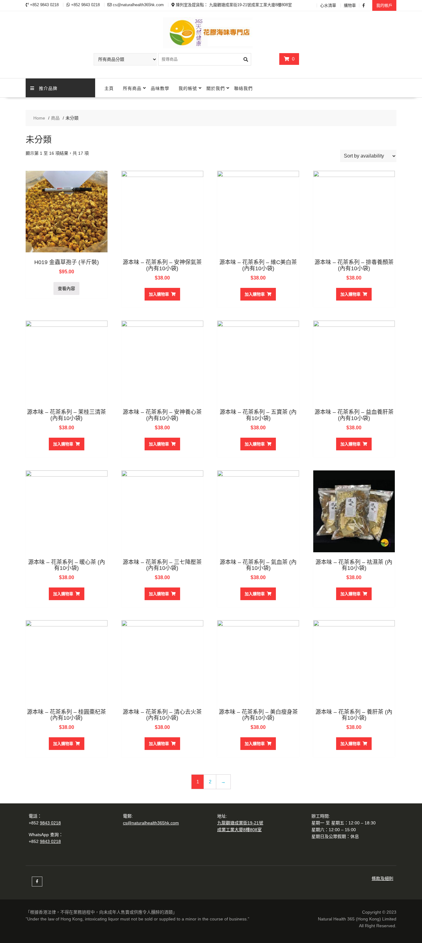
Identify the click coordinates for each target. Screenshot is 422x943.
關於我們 (215, 88)
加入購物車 (159, 294)
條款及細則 (382, 878)
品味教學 (160, 88)
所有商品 (132, 88)
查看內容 (66, 288)
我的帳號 (188, 88)
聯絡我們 (243, 88)
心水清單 (328, 5)
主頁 (109, 88)
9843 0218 (50, 822)
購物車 (350, 5)
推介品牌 (48, 88)
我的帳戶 (384, 5)
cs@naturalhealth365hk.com (151, 822)
